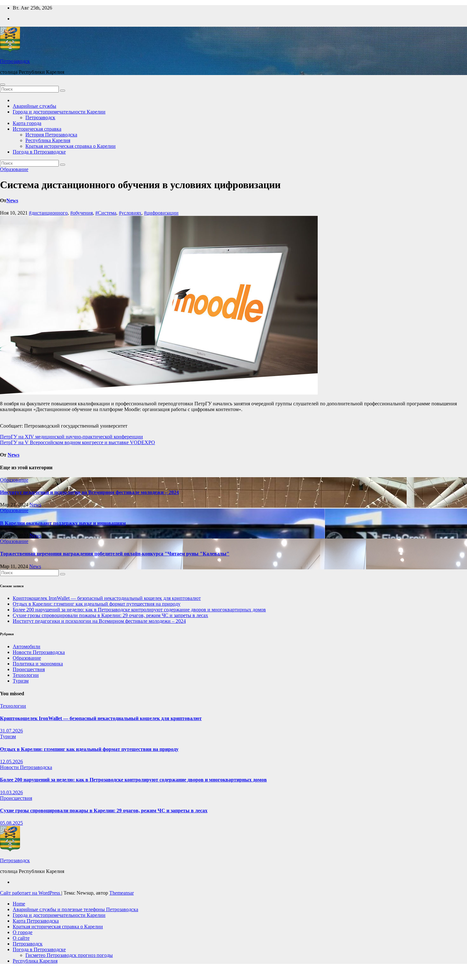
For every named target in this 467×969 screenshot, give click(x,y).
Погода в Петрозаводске (39, 152)
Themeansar (121, 893)
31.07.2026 (11, 730)
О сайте (21, 938)
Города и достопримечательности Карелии (59, 111)
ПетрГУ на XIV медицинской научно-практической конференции (71, 436)
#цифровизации (161, 213)
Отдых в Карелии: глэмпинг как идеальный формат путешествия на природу (96, 604)
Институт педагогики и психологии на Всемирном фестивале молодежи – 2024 (89, 492)
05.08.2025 (11, 823)
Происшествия (29, 669)
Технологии (26, 675)
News (12, 200)
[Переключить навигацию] (2, 85)
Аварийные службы (34, 106)
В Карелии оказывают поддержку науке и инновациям (63, 523)
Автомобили (26, 646)
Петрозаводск (15, 61)
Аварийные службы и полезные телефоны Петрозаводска (75, 909)
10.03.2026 (11, 792)
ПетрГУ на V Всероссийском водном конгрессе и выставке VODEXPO (77, 442)
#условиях (130, 213)
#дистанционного (48, 213)
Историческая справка (37, 129)
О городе (22, 932)
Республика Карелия (47, 140)
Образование (14, 169)
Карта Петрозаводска (36, 921)
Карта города (27, 123)
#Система (105, 213)
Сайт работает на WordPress (30, 893)
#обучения (81, 213)
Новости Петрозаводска (39, 652)
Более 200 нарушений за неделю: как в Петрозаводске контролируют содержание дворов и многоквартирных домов (139, 609)
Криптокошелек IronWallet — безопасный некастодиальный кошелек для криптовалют (107, 598)
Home (19, 903)
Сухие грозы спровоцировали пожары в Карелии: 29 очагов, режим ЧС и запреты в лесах (110, 615)
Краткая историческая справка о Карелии (70, 146)
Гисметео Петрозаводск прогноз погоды (69, 955)
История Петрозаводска (51, 134)
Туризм (21, 681)
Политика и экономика (38, 663)
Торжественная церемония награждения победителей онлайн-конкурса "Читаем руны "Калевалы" (114, 553)
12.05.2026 (11, 761)
